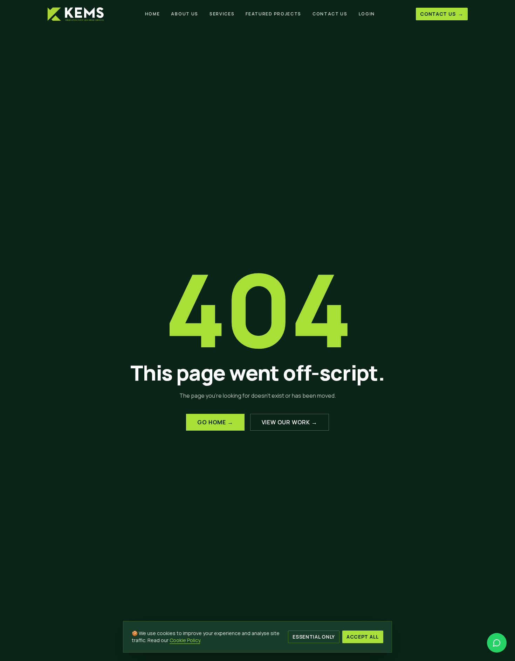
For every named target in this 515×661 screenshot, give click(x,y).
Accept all (362, 636)
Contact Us (330, 14)
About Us (184, 14)
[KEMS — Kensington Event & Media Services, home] (75, 14)
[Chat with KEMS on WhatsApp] (497, 643)
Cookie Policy (185, 640)
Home (152, 14)
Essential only (314, 636)
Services (222, 14)
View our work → (289, 422)
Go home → (215, 422)
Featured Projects (273, 14)
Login (367, 14)
